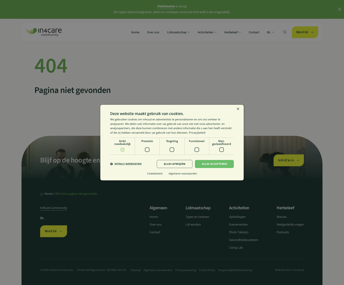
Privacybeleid (197, 132)
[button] (126, 164)
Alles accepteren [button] (214, 164)
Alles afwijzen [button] (174, 164)
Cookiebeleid (155, 173)
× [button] (237, 108)
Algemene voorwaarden (183, 173)
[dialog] (172, 142)
